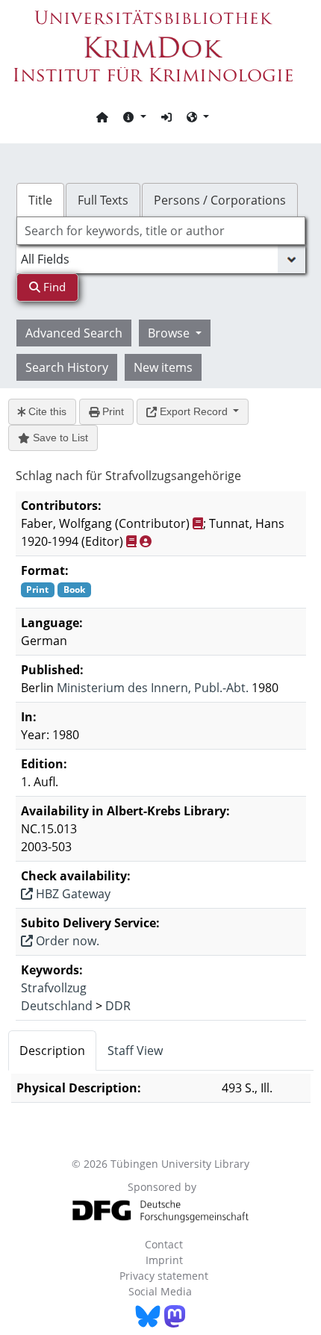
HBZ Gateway (71, 894)
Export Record (194, 411)
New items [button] (163, 367)
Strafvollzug (54, 988)
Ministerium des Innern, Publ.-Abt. (153, 687)
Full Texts (103, 200)
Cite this (45, 411)
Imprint (164, 1260)
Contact (164, 1244)
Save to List (59, 438)
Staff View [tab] (135, 1050)
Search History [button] (66, 367)
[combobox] (160, 231)
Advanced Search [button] (73, 333)
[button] (134, 116)
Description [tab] (52, 1050)
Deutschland (57, 1006)
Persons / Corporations (220, 200)
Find (53, 286)
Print (111, 411)
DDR (118, 1006)
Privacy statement (163, 1276)
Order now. (66, 941)
